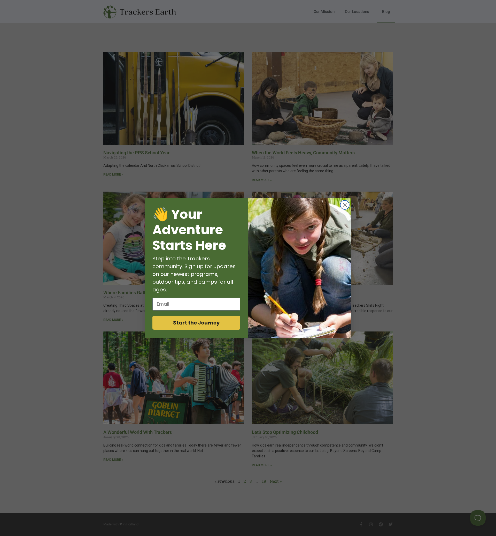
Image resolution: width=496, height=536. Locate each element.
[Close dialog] (344, 204)
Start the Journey (196, 322)
